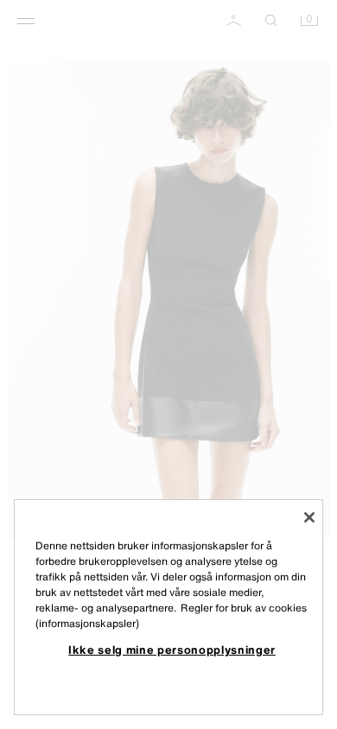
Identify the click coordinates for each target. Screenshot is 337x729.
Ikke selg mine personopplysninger (172, 649)
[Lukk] (309, 517)
